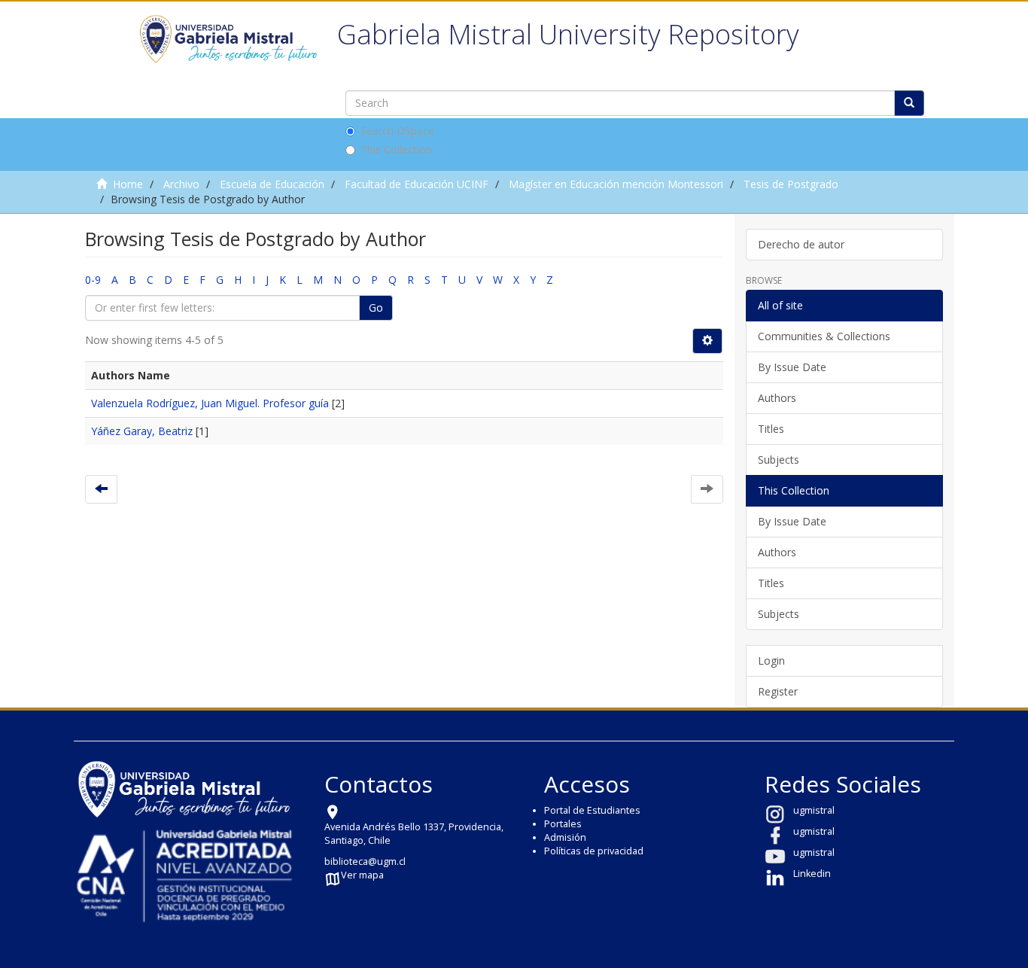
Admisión (565, 837)
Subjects (778, 459)
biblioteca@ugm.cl (365, 861)
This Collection (396, 149)
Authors (777, 398)
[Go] (909, 103)
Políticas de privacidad (593, 851)
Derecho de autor (801, 244)
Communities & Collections (824, 336)
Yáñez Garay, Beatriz (142, 431)
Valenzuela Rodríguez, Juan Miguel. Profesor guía (210, 403)
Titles (771, 429)
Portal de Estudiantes (592, 810)
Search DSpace (397, 130)
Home (128, 184)
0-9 (93, 279)
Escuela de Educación (272, 184)
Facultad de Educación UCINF (416, 184)
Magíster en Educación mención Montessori (616, 184)
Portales (563, 823)
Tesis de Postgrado (791, 184)
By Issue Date (792, 367)
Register (778, 691)
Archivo (181, 184)
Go (376, 307)
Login (771, 660)
